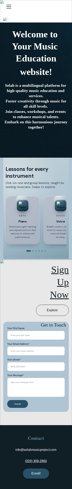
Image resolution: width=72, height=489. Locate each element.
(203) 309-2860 (36, 461)
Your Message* (15, 375)
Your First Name (16, 328)
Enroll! (36, 473)
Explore (52, 310)
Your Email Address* (18, 344)
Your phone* (14, 359)
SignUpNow (59, 282)
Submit (17, 404)
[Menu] (8, 6)
